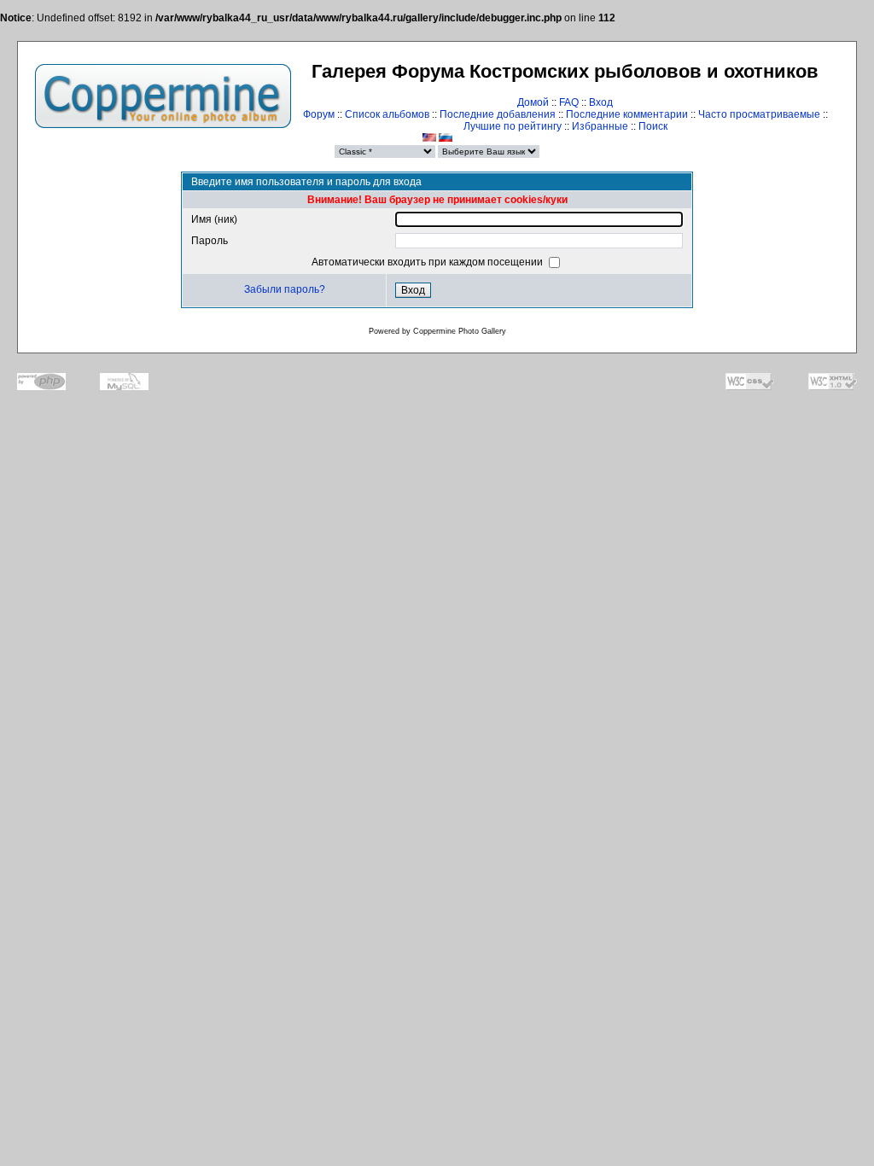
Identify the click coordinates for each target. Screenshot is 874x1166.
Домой (533, 102)
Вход (601, 102)
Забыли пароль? (284, 289)
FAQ (569, 102)
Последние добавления (498, 114)
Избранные (600, 126)
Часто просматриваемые (759, 114)
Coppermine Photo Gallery (459, 331)
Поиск (652, 126)
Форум (319, 114)
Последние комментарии (627, 114)
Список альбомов (387, 114)
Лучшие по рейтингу (512, 126)
